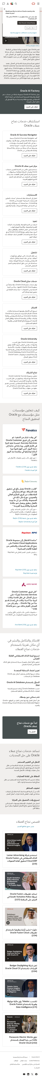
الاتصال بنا (37, 1068)
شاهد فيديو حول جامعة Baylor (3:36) (25, 518)
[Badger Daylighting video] (21, 953)
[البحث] (16, 3)
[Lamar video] (21, 842)
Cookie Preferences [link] (34, 1060)
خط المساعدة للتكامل (15, 1064)
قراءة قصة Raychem (30, 573)
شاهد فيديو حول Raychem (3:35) (26, 570)
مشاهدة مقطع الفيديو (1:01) (33, 45)
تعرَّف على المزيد (32, 107)
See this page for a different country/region (23, 33)
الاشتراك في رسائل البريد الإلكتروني (31, 1064)
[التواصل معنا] (3, 3)
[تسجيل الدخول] (8, 3)
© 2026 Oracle (36, 1057)
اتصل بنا (32, 732)
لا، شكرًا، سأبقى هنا (30, 27)
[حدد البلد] (12, 3)
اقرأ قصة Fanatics (31, 470)
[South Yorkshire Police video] (21, 881)
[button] (38, 3)
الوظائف (16, 1060)
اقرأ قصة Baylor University (28, 522)
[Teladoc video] (21, 988)
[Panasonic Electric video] (21, 1024)
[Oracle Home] (33, 3)
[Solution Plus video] (21, 917)
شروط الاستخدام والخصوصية (20, 1057)
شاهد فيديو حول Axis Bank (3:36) (26, 624)
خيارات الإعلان (23, 1060)
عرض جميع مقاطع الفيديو (26, 826)
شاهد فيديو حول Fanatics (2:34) (26, 467)
